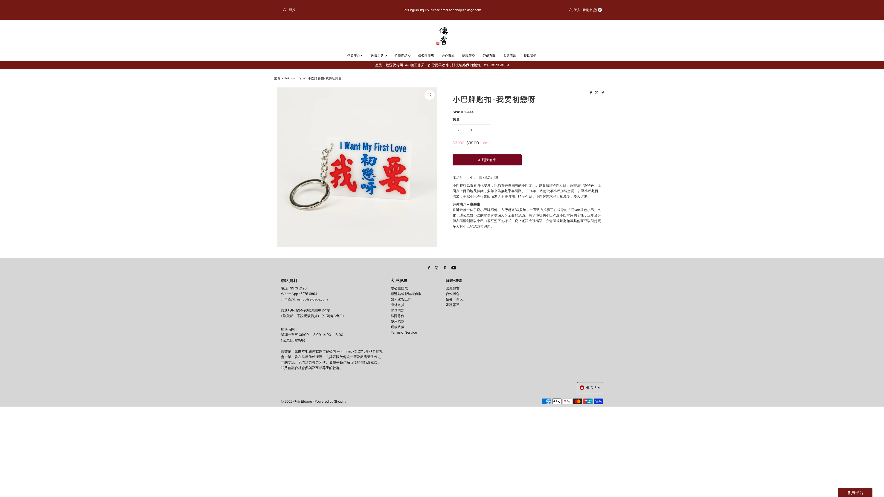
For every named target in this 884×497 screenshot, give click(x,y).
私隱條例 (397, 316)
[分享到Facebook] (591, 92)
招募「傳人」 (456, 299)
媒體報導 (452, 305)
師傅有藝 (489, 55)
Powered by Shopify (330, 401)
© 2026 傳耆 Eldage (296, 401)
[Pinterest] (445, 268)
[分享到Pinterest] (603, 92)
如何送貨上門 (401, 299)
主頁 (277, 78)
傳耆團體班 (426, 55)
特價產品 (401, 55)
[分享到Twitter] (597, 92)
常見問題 (509, 55)
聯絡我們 (530, 55)
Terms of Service (404, 332)
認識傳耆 (468, 55)
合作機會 (452, 294)
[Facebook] (429, 268)
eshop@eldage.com (312, 299)
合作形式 (448, 55)
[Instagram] (436, 268)
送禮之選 (378, 55)
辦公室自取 (399, 288)
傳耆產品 (354, 55)
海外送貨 (397, 305)
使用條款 (397, 321)
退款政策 (397, 327)
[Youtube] (453, 268)
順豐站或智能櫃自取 (406, 294)
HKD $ (591, 387)
